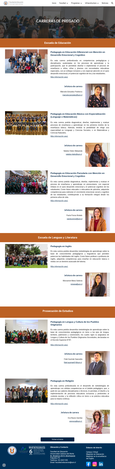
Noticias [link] (105, 3)
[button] (112, 3)
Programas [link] (75, 3)
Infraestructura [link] (90, 3)
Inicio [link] (54, 3)
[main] (57, 21)
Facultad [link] (62, 3)
